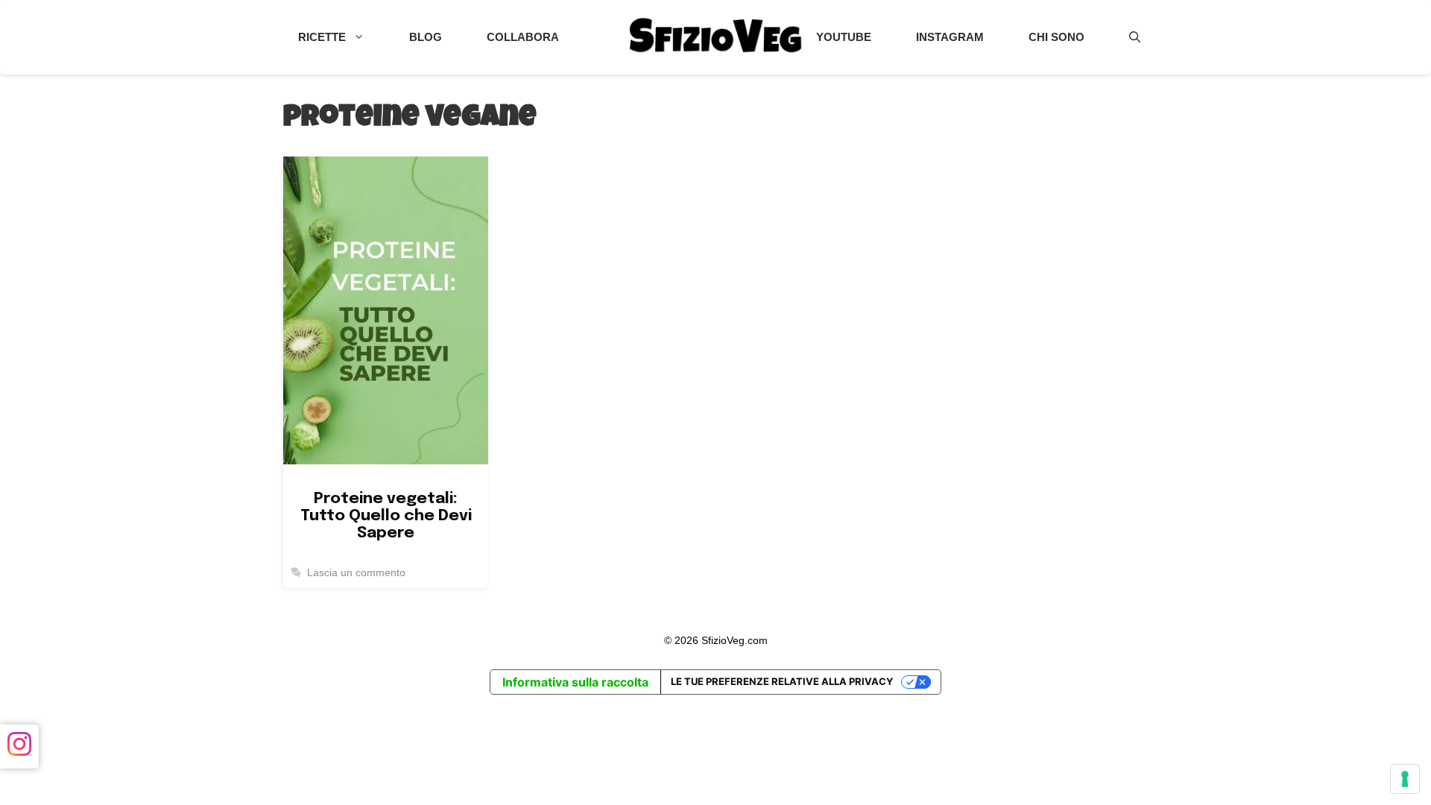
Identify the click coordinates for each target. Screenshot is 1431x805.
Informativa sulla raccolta (575, 682)
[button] (1135, 37)
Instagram (950, 37)
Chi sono (1056, 37)
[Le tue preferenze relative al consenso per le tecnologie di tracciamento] (1405, 779)
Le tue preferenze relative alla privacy (782, 681)
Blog (425, 37)
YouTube (843, 37)
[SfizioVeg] (715, 37)
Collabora (523, 37)
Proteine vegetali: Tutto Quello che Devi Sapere (386, 515)
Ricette (322, 37)
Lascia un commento (356, 572)
